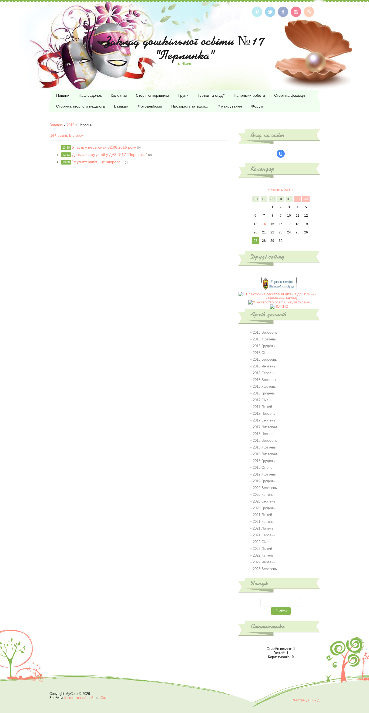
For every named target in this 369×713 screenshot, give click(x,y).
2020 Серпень (264, 501)
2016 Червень (264, 366)
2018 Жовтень (264, 447)
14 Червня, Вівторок (66, 135)
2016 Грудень (264, 393)
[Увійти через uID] (281, 154)
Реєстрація (300, 700)
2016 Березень (265, 359)
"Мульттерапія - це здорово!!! (98, 162)
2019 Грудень (264, 481)
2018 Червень (264, 434)
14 (264, 224)
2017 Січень (262, 400)
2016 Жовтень (264, 386)
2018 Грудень (264, 461)
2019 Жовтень (264, 474)
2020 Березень (265, 488)
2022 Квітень (263, 555)
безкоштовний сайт (79, 698)
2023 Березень (265, 569)
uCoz (103, 698)
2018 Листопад (265, 454)
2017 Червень (264, 413)
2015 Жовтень (264, 339)
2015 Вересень (265, 332)
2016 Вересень (265, 380)
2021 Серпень (264, 535)
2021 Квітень (263, 522)
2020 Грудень (264, 508)
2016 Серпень (264, 373)
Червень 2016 (280, 189)
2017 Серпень (264, 420)
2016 (70, 125)
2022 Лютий (262, 549)
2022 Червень (264, 562)
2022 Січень (262, 542)
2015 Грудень (264, 346)
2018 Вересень (265, 440)
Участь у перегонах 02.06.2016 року (104, 147)
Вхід (316, 700)
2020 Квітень (263, 495)
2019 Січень (262, 468)
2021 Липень (263, 528)
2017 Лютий (262, 407)
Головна (56, 125)
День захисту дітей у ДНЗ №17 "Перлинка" (109, 154)
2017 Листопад (265, 427)
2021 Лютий (262, 515)
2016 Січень (262, 353)
